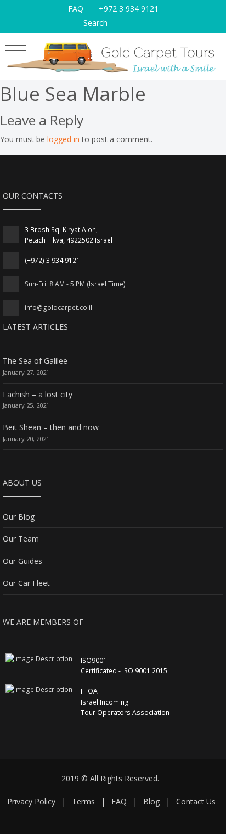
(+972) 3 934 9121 (52, 260)
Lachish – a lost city (37, 394)
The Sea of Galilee (35, 361)
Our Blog (19, 516)
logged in (63, 139)
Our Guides (22, 561)
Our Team (21, 538)
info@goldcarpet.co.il (58, 307)
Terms (83, 801)
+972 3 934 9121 (129, 8)
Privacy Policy (31, 801)
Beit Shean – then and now (51, 427)
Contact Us (196, 801)
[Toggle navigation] (15, 47)
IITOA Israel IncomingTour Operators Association (125, 701)
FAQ (75, 8)
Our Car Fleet (26, 583)
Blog (151, 801)
